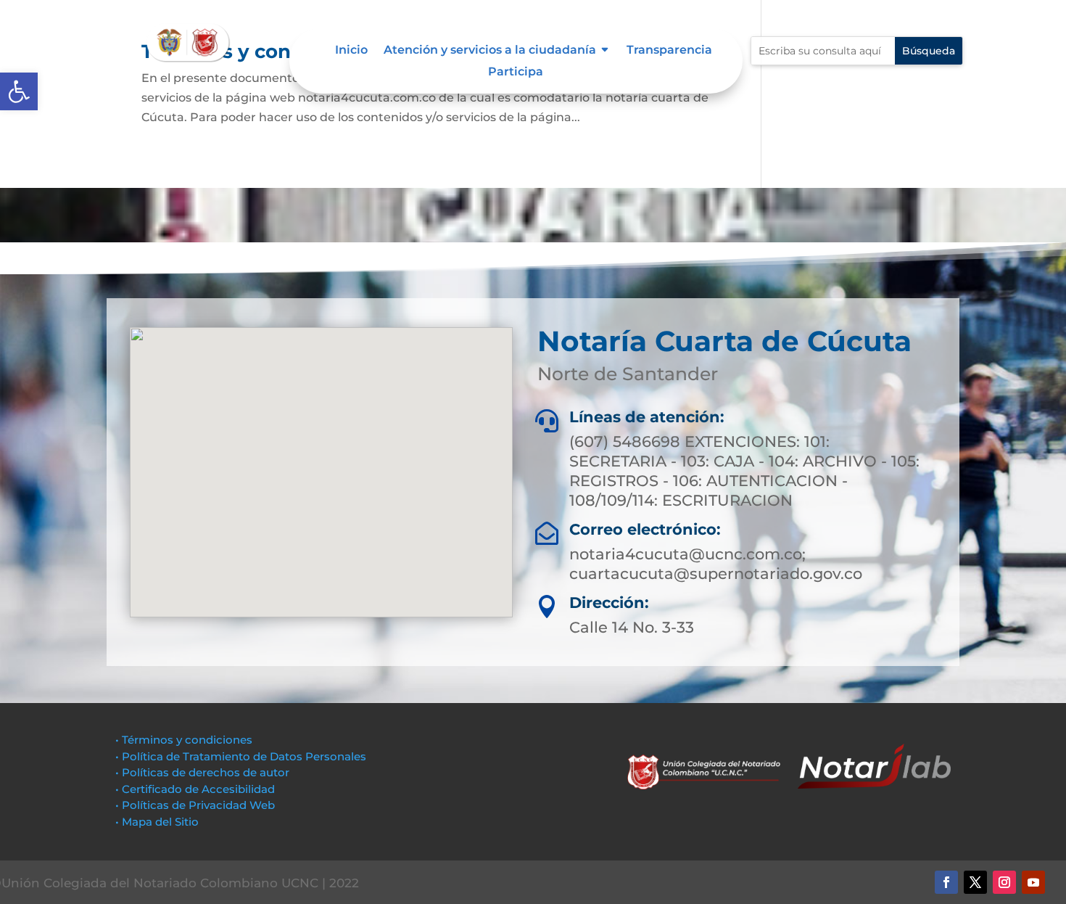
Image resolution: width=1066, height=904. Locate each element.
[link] (19, 91)
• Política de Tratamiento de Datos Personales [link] (240, 756)
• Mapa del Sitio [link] (158, 822)
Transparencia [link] (669, 51)
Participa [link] (515, 72)
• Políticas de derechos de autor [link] (202, 772)
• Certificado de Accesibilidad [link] (195, 789)
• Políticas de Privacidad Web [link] (195, 805)
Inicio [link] (351, 51)
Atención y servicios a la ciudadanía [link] (490, 51)
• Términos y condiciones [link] (183, 740)
